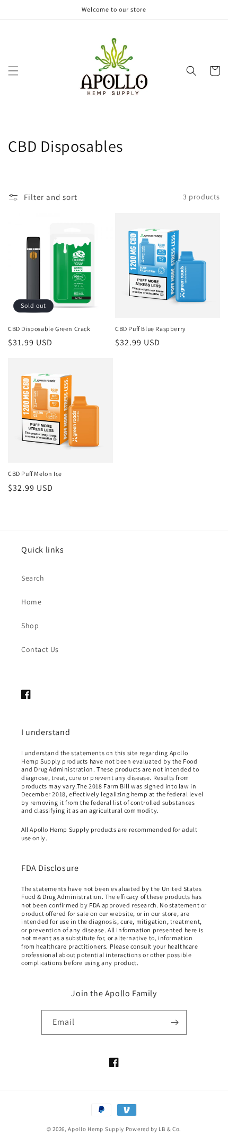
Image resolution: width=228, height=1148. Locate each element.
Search (33, 578)
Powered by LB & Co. (153, 1129)
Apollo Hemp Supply (96, 1129)
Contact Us (40, 649)
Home (31, 602)
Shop (30, 625)
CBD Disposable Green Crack (49, 329)
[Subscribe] (174, 1022)
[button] (13, 70)
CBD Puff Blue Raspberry (150, 329)
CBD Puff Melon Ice (35, 473)
